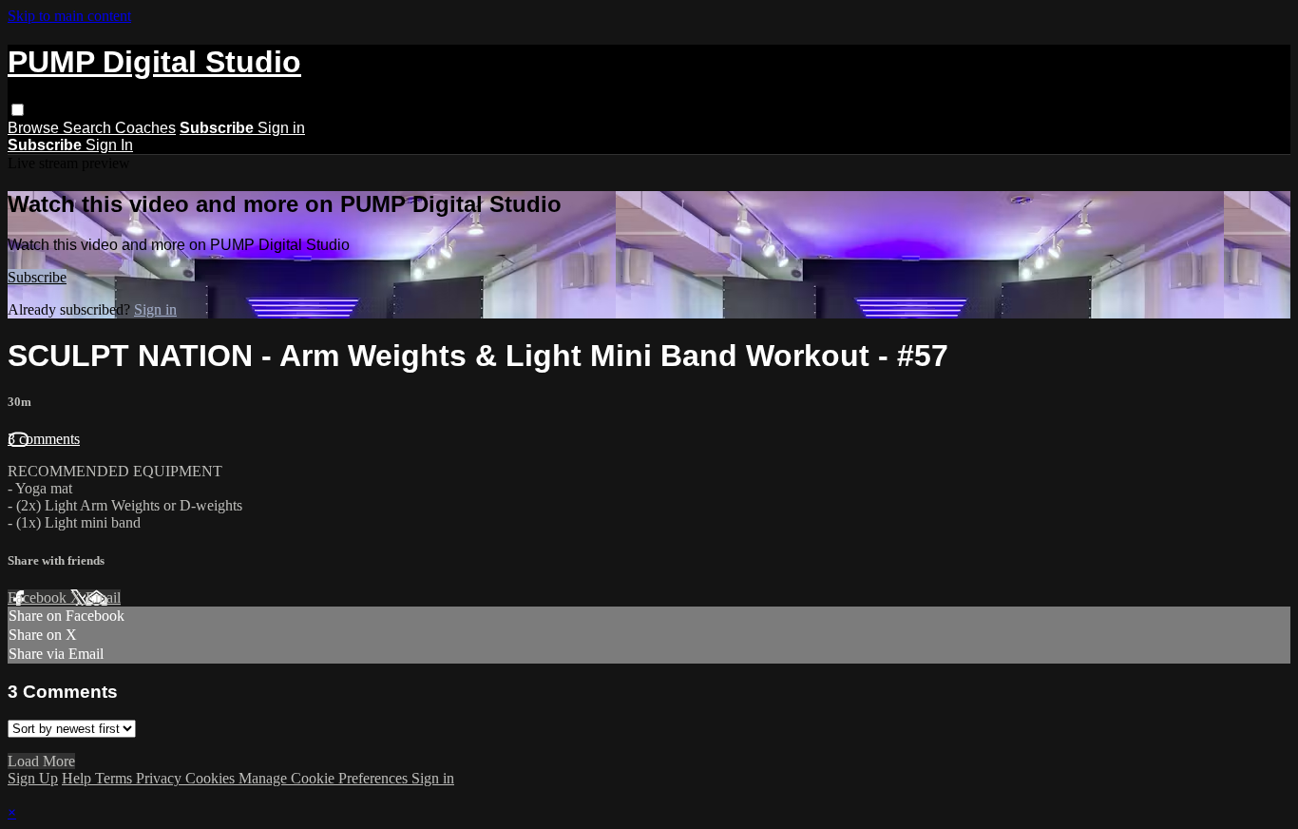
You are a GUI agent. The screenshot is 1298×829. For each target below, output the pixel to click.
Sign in (281, 128)
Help (78, 778)
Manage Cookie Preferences (325, 778)
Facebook (39, 597)
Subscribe (37, 277)
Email (103, 597)
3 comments (44, 439)
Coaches (145, 128)
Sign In (109, 145)
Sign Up (33, 778)
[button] (17, 110)
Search (89, 128)
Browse (35, 128)
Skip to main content (69, 16)
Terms (115, 778)
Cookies (212, 778)
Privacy (160, 778)
